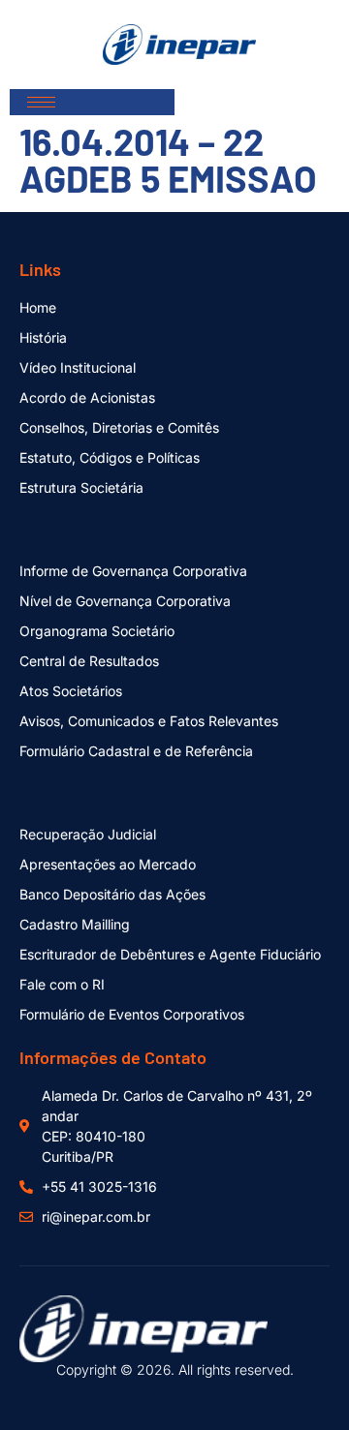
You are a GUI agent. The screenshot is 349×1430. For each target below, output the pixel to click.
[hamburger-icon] (41, 102)
